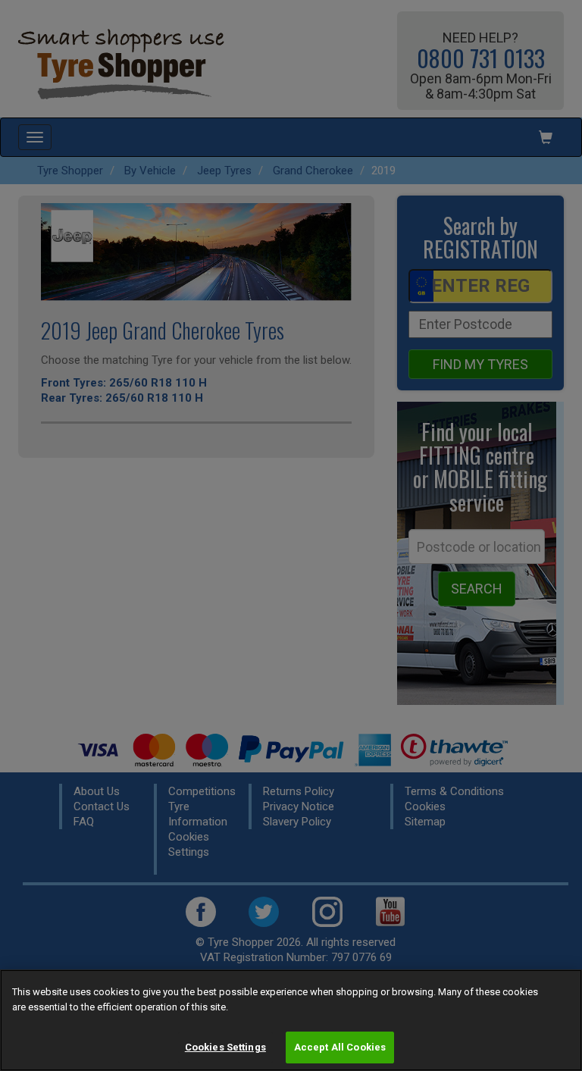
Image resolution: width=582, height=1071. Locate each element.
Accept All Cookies (340, 1047)
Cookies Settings (225, 1047)
